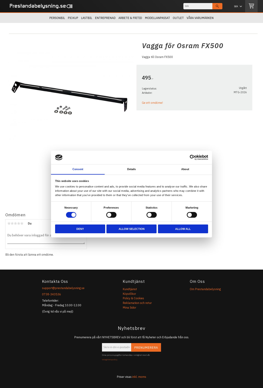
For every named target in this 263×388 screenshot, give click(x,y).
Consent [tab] (77, 169)
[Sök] (217, 6)
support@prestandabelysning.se (63, 288)
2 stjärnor (12, 223)
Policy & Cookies (133, 298)
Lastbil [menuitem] (86, 18)
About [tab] (185, 169)
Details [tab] (131, 169)
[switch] (111, 215)
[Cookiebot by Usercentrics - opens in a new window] (192, 157)
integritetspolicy (109, 359)
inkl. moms (139, 377)
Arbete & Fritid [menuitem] (130, 18)
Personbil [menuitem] (57, 18)
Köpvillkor (129, 294)
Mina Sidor (129, 307)
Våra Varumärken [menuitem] (200, 18)
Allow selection (132, 228)
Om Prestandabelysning (205, 289)
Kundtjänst (130, 289)
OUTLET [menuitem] (178, 18)
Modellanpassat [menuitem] (157, 18)
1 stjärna (9, 223)
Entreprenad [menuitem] (105, 18)
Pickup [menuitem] (73, 18)
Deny (80, 228)
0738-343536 (51, 294)
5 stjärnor (21, 223)
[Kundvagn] (251, 6)
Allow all (183, 228)
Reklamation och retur (137, 303)
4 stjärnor (18, 223)
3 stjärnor (15, 223)
